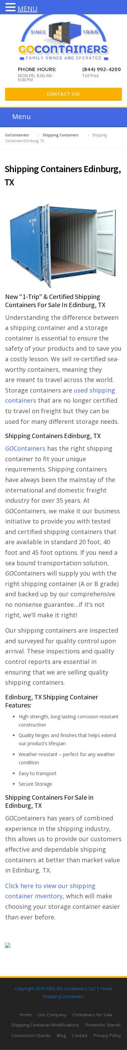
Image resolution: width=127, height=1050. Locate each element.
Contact (79, 1035)
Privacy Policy (107, 1035)
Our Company (52, 1015)
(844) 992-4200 (101, 69)
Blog (61, 1035)
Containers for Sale (92, 1015)
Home (26, 1015)
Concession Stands (31, 1035)
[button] (11, 7)
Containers (25, 448)
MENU (28, 8)
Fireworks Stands (103, 1025)
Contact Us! (63, 94)
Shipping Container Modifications (45, 1025)
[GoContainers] (63, 35)
